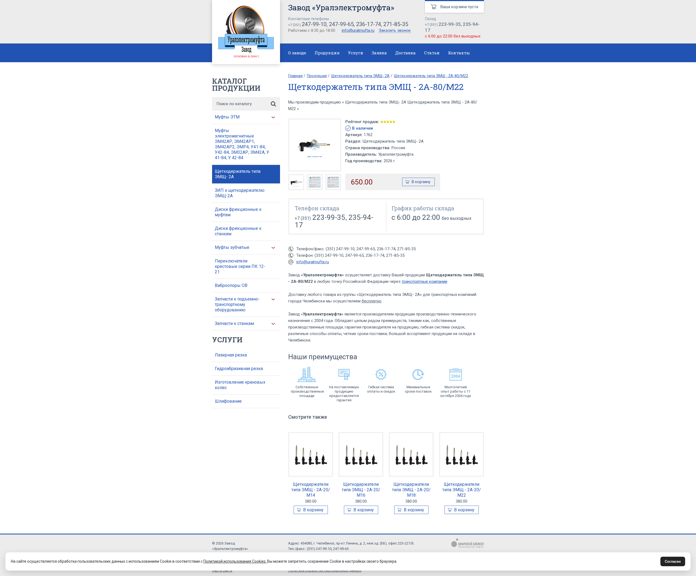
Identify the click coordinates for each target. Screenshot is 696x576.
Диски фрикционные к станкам (238, 231)
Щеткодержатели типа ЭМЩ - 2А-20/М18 (411, 490)
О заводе (297, 52)
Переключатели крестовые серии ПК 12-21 (240, 266)
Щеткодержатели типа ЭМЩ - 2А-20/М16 (361, 490)
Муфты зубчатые (232, 247)
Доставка (405, 52)
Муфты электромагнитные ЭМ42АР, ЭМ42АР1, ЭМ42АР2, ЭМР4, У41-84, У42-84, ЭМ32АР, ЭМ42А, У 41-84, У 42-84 (242, 144)
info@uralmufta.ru (358, 30)
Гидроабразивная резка (239, 368)
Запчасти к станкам (234, 323)
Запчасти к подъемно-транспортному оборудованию (237, 304)
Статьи (432, 52)
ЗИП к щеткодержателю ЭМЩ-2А (240, 193)
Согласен (673, 561)
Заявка (379, 52)
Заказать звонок (395, 31)
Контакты (459, 52)
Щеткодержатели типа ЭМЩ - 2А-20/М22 (461, 490)
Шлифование (228, 401)
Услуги (355, 52)
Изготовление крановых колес (240, 385)
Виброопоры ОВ (231, 285)
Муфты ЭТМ (227, 117)
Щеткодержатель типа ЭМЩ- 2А (237, 174)
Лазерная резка (231, 355)
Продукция (327, 52)
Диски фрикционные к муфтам (238, 212)
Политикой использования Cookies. (235, 561)
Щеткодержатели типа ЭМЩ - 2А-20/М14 (310, 490)
